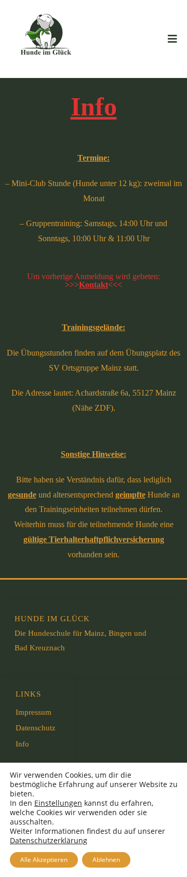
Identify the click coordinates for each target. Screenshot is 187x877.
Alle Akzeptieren (44, 859)
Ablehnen (106, 859)
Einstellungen (58, 803)
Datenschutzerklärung (48, 840)
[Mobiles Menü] (173, 39)
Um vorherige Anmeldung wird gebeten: (93, 280)
